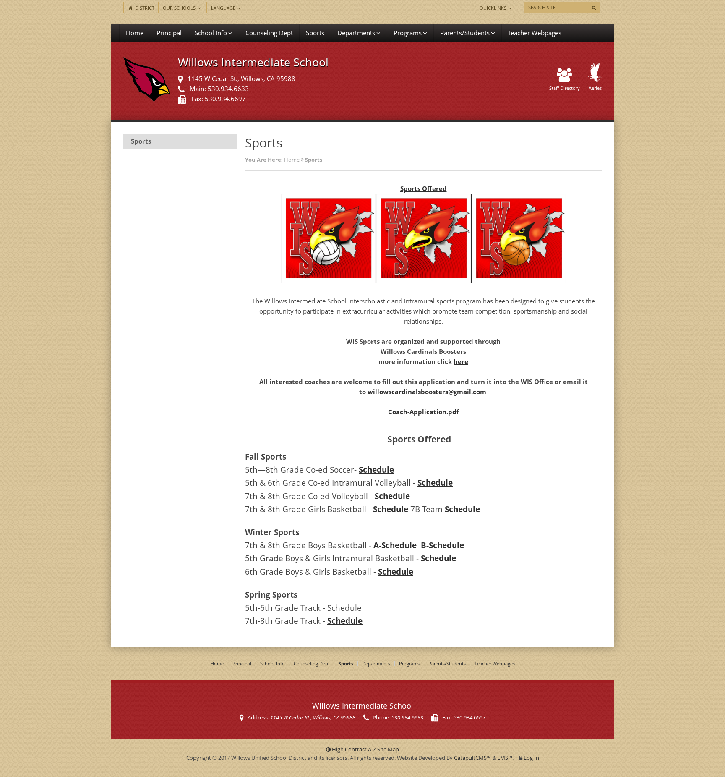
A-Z (383, 749)
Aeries (595, 88)
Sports (315, 33)
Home (134, 33)
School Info (211, 33)
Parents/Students (465, 33)
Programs (408, 33)
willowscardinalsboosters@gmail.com (428, 391)
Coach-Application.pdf (423, 412)
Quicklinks (494, 8)
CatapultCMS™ (472, 757)
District (144, 8)
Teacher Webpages (534, 33)
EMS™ (504, 757)
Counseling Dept (269, 33)
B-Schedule (442, 545)
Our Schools (180, 8)
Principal (169, 33)
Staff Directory (564, 88)
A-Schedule (395, 545)
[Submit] (593, 7)
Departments (356, 33)
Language (224, 8)
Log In (531, 757)
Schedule (376, 469)
